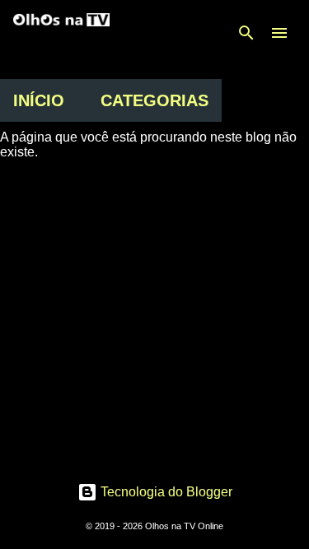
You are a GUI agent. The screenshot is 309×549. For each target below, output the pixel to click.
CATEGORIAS (154, 100)
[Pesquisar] (246, 33)
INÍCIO (38, 100)
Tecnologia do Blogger (164, 492)
